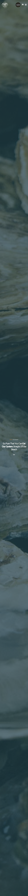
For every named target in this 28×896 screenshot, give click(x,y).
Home (11, 439)
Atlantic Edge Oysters (4, 4)
